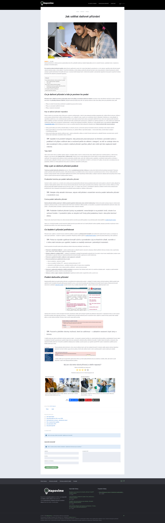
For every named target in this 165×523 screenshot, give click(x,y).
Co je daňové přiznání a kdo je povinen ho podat (55, 80)
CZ (120, 3)
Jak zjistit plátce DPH (51, 423)
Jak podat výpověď (49, 376)
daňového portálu (59, 284)
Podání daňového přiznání (50, 90)
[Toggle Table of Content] (63, 78)
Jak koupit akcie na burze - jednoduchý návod (56, 420)
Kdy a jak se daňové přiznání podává (52, 84)
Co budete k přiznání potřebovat (51, 88)
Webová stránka (49, 460)
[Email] (121, 481)
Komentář (85, 451)
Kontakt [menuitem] (113, 3)
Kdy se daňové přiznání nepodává (53, 81)
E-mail (46, 456)
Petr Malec (53, 406)
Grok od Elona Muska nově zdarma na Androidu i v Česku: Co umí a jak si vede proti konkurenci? (82, 506)
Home (77, 11)
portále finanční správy (91, 235)
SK (123, 3)
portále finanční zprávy (111, 219)
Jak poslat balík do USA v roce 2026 (54, 418)
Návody (82, 11)
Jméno (46, 451)
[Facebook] (123, 481)
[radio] (77, 370)
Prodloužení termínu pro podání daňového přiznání (56, 85)
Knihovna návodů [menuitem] (104, 3)
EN (122, 3)
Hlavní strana (44, 481)
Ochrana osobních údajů (65, 481)
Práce (87, 11)
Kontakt (75, 481)
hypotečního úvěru (50, 124)
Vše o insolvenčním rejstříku (52, 422)
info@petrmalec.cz (72, 517)
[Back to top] (123, 515)
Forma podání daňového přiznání (53, 87)
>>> (59, 395)
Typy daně (49, 82)
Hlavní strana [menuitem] (92, 3)
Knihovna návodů (53, 481)
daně (53, 409)
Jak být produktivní (85, 376)
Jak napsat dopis (50, 416)
